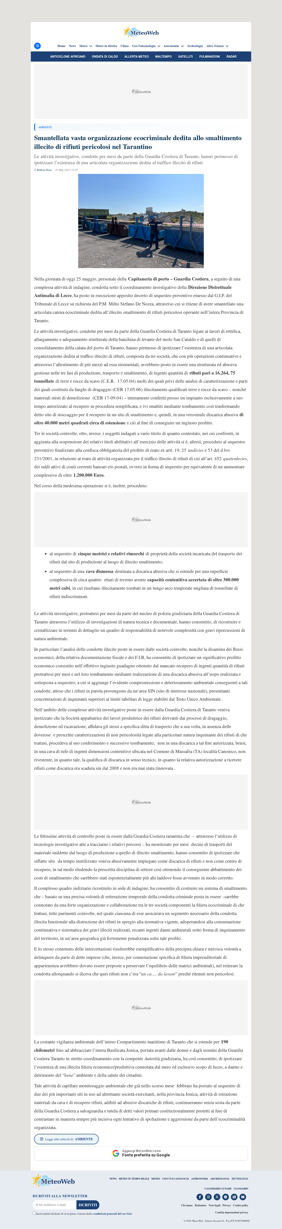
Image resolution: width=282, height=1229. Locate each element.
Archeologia (195, 46)
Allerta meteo (136, 56)
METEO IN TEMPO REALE (134, 1178)
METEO (155, 1178)
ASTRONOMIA (199, 1178)
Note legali (214, 1205)
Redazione (200, 1205)
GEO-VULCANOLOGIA (175, 1178)
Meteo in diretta (106, 46)
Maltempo (163, 56)
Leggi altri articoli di (69, 1139)
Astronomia (171, 46)
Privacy (227, 1205)
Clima (125, 46)
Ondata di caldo (105, 56)
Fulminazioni (209, 56)
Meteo (83, 46)
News (72, 46)
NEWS (113, 1178)
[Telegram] (225, 1197)
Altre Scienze (215, 46)
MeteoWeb (197, 1220)
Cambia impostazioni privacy (231, 1212)
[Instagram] (208, 1197)
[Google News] (234, 1197)
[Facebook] (200, 1197)
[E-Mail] (242, 1197)
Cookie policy (240, 1205)
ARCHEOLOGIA (219, 1178)
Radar (231, 56)
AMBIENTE (45, 127)
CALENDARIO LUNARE (218, 1188)
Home (61, 46)
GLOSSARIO (241, 1188)
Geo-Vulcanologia (144, 46)
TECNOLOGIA (240, 1178)
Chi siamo (187, 1205)
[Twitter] (217, 1197)
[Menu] (37, 46)
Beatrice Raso (44, 169)
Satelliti (185, 56)
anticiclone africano (67, 56)
